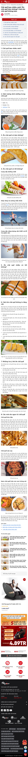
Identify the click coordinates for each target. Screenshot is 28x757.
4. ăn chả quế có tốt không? (10, 28)
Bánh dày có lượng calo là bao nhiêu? (12, 527)
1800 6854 (4, 697)
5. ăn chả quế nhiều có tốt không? (12, 30)
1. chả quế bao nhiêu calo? (10, 22)
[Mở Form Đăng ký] (24, 742)
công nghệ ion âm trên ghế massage (9, 743)
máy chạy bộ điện (21, 728)
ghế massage (12, 728)
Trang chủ (3, 4)
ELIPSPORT (11, 42)
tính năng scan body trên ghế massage (10, 746)
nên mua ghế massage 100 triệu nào (9, 741)
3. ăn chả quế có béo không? (10, 26)
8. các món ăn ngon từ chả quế (11, 36)
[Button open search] (23, 1)
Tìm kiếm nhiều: (4, 728)
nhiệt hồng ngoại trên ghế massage (9, 751)
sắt (2, 111)
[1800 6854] (25, 754)
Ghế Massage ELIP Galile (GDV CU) (11, 604)
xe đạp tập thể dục (5, 731)
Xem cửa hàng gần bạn (15, 655)
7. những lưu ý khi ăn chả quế (10, 34)
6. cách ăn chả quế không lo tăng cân (13, 32)
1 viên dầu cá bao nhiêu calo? (10, 529)
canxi (7, 204)
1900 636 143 (18, 697)
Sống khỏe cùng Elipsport (17, 4)
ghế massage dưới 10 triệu (18, 731)
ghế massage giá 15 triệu (7, 733)
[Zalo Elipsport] (25, 750)
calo (18, 55)
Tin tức (8, 4)
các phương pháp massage (17, 748)
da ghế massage (5, 748)
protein (22, 175)
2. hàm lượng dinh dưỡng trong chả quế (13, 24)
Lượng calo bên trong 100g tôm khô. (12, 525)
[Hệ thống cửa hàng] (25, 747)
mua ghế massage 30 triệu (7, 738)
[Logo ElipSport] (7, 1)
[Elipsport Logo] (14, 683)
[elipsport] (5, 717)
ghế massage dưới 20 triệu (7, 736)
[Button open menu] (1, 1)
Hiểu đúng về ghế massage (9, 573)
